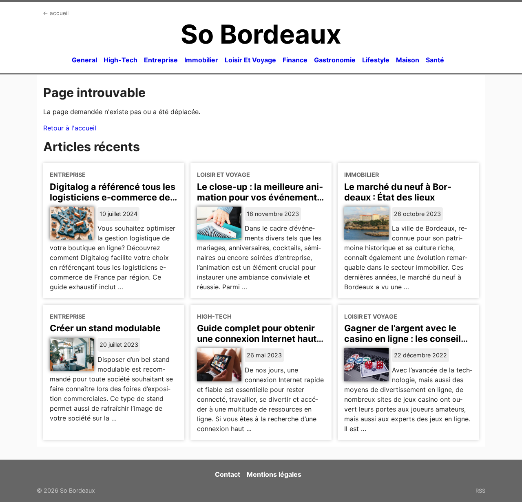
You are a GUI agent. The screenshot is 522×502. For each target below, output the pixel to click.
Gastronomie (335, 60)
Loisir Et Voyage (250, 60)
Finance (295, 60)
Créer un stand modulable (105, 328)
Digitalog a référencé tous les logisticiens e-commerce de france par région (112, 197)
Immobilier (201, 60)
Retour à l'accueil (69, 128)
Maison (407, 60)
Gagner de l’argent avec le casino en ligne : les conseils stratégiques (405, 338)
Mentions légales (274, 474)
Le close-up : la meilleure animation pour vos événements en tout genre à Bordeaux (260, 197)
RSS (480, 490)
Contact (227, 474)
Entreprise (161, 60)
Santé (435, 60)
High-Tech (120, 60)
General (84, 60)
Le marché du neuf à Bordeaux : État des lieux (397, 192)
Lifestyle (375, 60)
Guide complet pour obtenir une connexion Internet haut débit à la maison (256, 338)
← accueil (56, 13)
